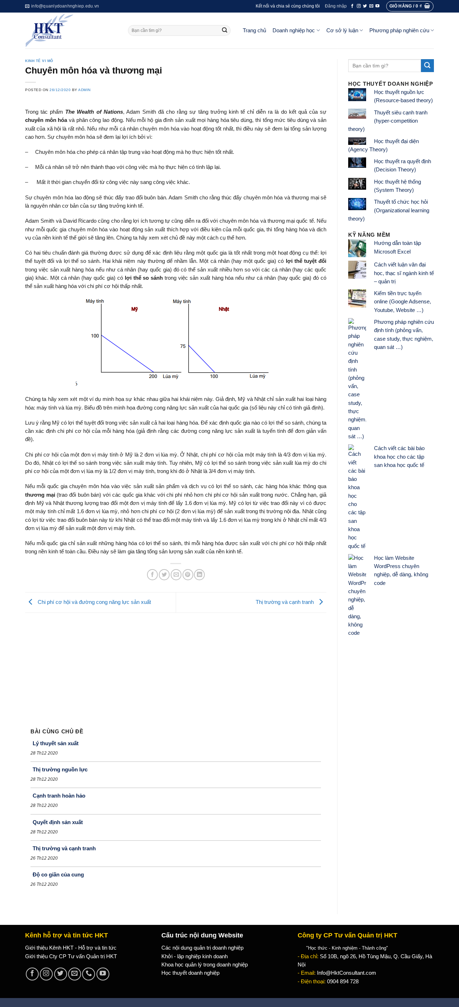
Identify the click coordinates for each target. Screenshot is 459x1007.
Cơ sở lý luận (342, 30)
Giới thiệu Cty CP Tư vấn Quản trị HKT (71, 956)
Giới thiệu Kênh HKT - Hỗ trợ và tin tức (71, 948)
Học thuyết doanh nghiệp (190, 973)
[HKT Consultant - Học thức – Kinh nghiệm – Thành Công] (71, 30)
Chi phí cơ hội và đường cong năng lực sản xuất (93, 602)
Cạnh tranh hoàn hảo (59, 796)
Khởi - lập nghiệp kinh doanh (194, 956)
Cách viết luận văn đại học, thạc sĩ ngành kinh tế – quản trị (404, 273)
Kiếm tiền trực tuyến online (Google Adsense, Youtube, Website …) (402, 301)
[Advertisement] (175, 666)
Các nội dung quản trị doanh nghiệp (202, 948)
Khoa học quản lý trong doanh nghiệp (204, 965)
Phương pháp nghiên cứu (399, 30)
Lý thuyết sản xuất (56, 743)
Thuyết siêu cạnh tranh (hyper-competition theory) (387, 121)
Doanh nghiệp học (294, 30)
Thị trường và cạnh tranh (285, 602)
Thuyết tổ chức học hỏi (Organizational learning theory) (388, 210)
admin (84, 90)
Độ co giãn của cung (58, 874)
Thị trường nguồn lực (60, 769)
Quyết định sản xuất (58, 822)
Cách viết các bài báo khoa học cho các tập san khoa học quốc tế (399, 456)
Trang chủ (254, 30)
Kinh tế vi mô (39, 61)
